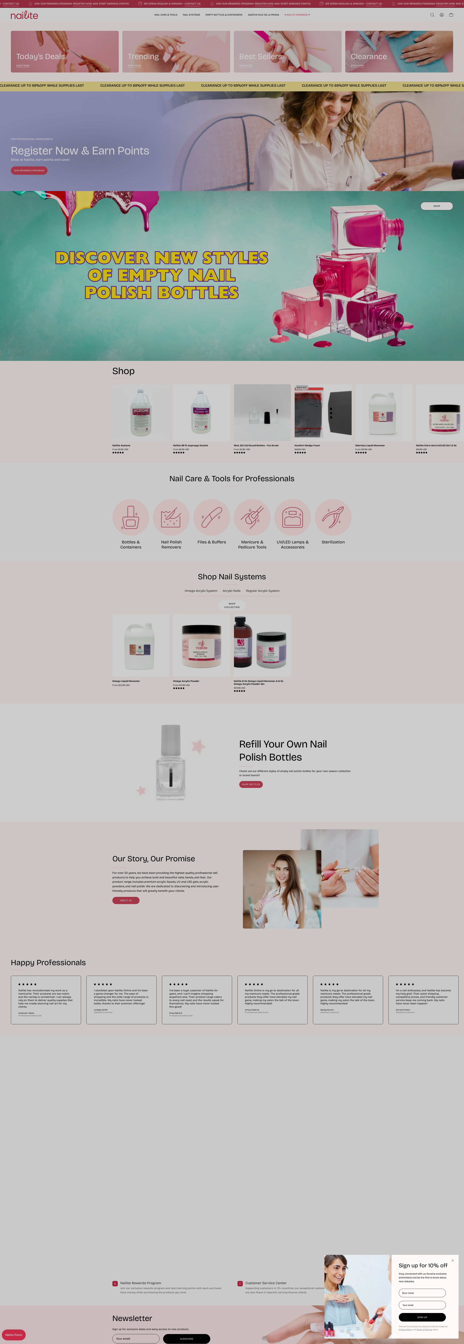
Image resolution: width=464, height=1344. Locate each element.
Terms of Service (424, 1329)
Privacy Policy (405, 1329)
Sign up (422, 1317)
